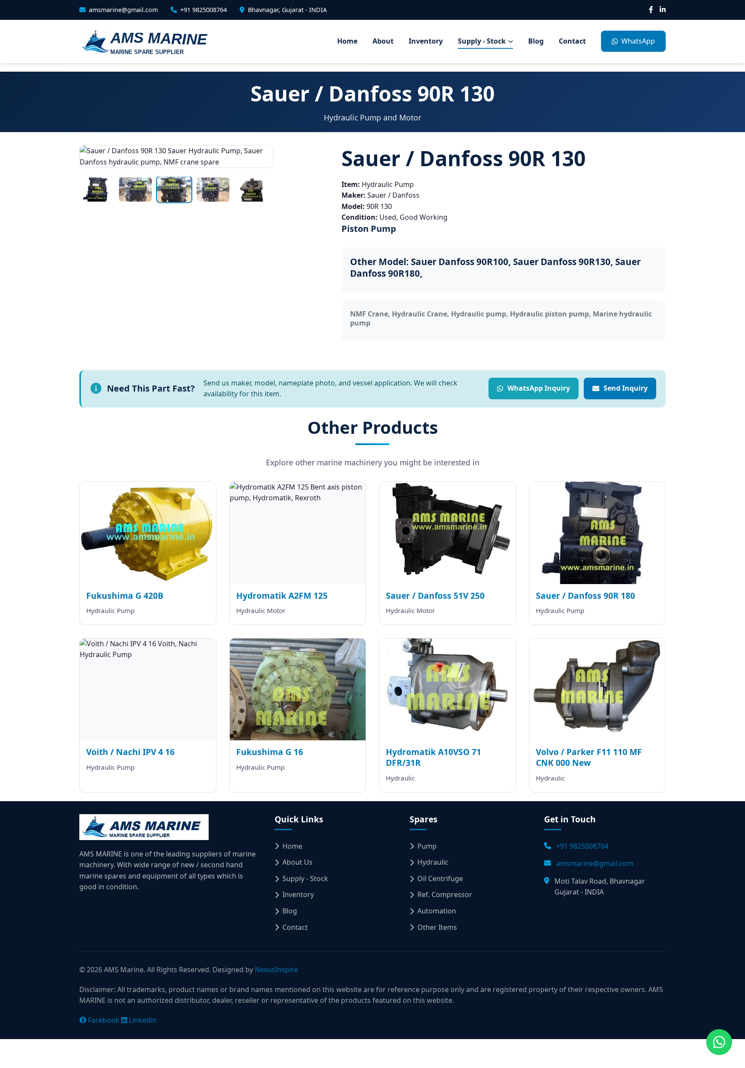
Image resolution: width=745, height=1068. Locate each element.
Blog (536, 41)
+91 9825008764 (582, 846)
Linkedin (142, 1020)
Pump (427, 846)
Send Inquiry (626, 388)
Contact (572, 41)
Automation (436, 911)
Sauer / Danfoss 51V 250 (435, 595)
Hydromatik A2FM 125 (282, 595)
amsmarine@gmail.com (594, 863)
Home (347, 41)
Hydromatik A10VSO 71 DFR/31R (433, 757)
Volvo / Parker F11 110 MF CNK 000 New (589, 757)
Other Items (437, 927)
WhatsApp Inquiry (538, 388)
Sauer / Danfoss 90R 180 (585, 595)
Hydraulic (432, 862)
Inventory (426, 41)
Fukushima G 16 (269, 752)
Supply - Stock (482, 41)
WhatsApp (638, 41)
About (383, 41)
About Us (297, 862)
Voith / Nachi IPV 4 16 (130, 752)
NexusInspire (276, 969)
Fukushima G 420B (124, 595)
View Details (154, 541)
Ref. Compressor (444, 894)
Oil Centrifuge (440, 878)
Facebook (102, 1020)
